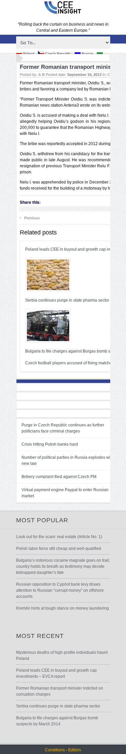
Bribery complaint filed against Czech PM (59, 476)
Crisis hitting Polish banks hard (50, 444)
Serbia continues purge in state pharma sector (67, 300)
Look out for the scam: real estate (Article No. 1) (59, 536)
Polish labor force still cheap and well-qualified (58, 548)
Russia (87, 54)
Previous (30, 217)
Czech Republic (57, 54)
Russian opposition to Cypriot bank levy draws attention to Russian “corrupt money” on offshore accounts (60, 590)
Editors (74, 750)
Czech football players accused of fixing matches (69, 363)
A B (41, 75)
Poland (28, 54)
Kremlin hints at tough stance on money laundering (62, 608)
